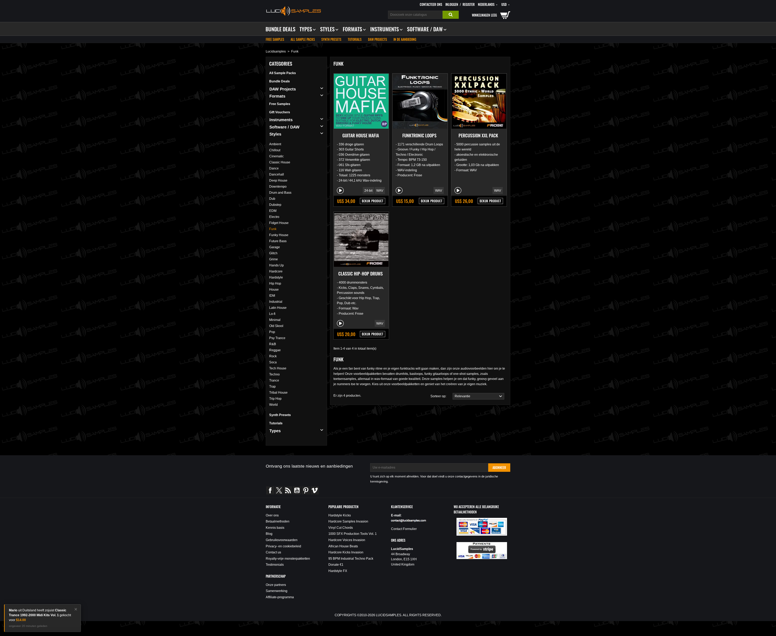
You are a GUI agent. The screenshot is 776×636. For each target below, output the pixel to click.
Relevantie (461, 396)
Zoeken (451, 15)
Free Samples (275, 39)
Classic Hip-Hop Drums (360, 273)
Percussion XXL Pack (478, 135)
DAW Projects (377, 39)
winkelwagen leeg (484, 15)
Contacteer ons (431, 4)
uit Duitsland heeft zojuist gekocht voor (40, 615)
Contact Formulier (404, 529)
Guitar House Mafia (360, 135)
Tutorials (355, 39)
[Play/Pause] (340, 190)
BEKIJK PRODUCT (372, 201)
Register (469, 4)
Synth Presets (331, 39)
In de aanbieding (404, 39)
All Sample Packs (303, 39)
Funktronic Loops (419, 135)
